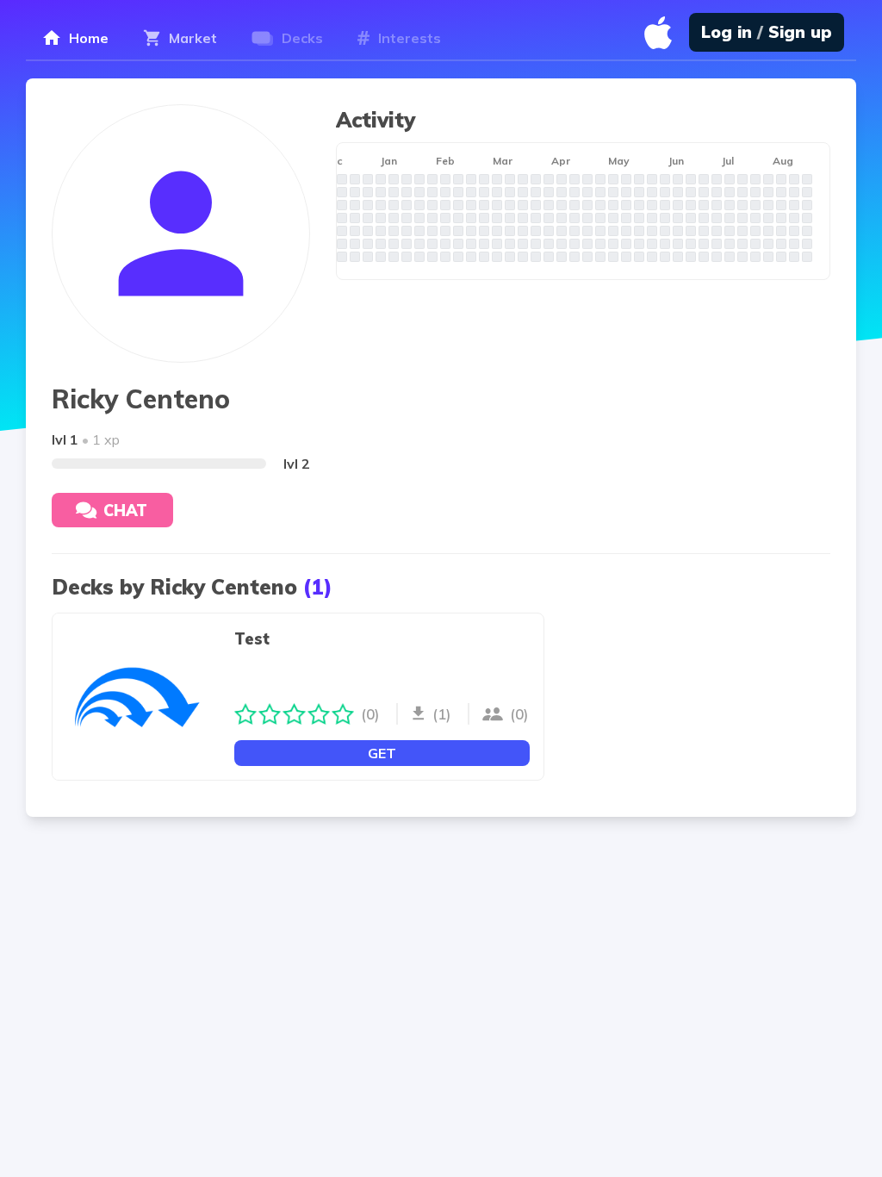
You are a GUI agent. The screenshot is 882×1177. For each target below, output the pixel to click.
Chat (125, 510)
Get (382, 753)
